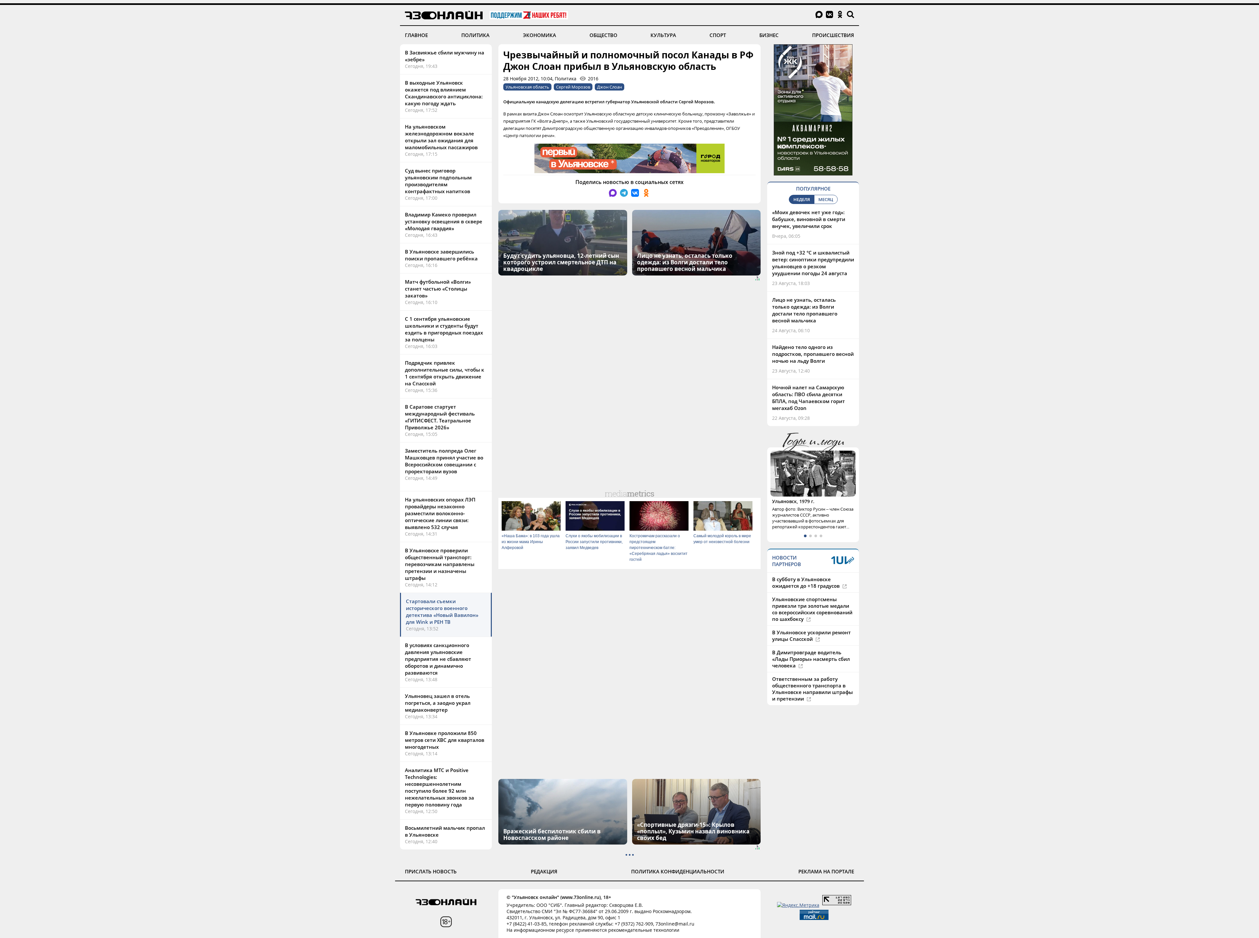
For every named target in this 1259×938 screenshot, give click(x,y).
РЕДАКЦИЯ (544, 871)
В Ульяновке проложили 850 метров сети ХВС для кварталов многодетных (444, 740)
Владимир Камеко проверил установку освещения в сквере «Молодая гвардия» (443, 221)
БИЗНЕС (769, 35)
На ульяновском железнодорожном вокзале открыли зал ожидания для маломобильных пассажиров (441, 137)
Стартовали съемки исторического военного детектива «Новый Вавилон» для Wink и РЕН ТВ (442, 611)
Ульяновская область (527, 87)
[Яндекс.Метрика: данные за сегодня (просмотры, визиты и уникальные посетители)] (798, 905)
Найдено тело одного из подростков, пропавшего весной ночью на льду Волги (813, 354)
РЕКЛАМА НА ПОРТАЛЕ (826, 871)
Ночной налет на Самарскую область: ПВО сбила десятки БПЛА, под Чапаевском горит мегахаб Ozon (808, 397)
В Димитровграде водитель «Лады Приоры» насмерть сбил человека (811, 659)
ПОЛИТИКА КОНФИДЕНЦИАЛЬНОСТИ (677, 871)
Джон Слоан (609, 87)
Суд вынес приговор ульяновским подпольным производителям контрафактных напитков (438, 180)
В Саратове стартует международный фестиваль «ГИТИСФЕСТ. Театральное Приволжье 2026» (440, 417)
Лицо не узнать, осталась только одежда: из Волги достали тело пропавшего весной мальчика (804, 310)
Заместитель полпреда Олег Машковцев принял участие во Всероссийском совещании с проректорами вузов (444, 461)
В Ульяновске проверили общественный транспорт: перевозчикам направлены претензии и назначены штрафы (439, 564)
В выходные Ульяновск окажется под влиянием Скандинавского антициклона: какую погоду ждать (444, 93)
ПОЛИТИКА (475, 35)
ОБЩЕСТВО (603, 35)
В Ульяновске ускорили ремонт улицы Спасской (811, 635)
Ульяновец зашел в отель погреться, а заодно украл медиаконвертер (437, 703)
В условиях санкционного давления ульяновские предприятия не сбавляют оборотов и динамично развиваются (438, 659)
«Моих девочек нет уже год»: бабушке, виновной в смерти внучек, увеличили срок (808, 219)
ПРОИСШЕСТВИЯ (833, 35)
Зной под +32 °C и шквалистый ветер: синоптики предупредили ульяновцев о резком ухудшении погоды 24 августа (813, 262)
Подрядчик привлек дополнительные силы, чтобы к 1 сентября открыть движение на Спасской (444, 373)
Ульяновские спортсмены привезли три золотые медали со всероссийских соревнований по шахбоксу (812, 609)
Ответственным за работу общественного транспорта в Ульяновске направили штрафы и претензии (812, 689)
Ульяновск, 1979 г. (793, 501)
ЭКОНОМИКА (539, 35)
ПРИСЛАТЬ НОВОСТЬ (431, 871)
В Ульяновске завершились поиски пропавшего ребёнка (441, 255)
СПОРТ (717, 35)
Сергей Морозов (573, 87)
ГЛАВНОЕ (416, 35)
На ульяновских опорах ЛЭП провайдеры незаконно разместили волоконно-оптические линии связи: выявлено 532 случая (440, 513)
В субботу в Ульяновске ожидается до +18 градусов (806, 582)
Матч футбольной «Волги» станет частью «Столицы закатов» (438, 288)
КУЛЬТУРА (663, 35)
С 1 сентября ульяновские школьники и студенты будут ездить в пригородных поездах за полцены (444, 329)
